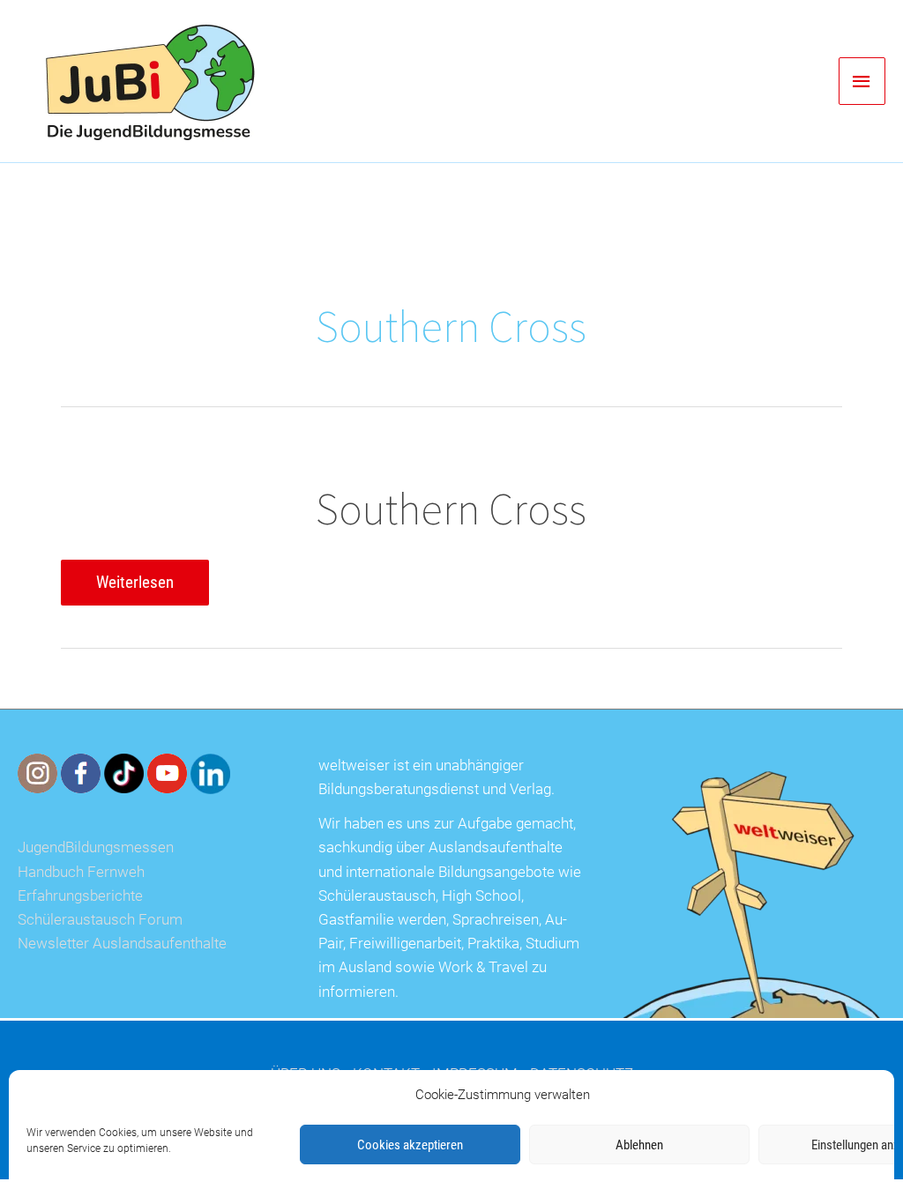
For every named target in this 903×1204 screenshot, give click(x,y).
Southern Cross (451, 509)
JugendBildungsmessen (96, 847)
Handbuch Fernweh (81, 872)
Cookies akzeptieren (410, 1145)
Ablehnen (639, 1145)
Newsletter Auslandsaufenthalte (122, 943)
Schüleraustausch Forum (100, 919)
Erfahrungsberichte (80, 895)
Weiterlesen (134, 588)
